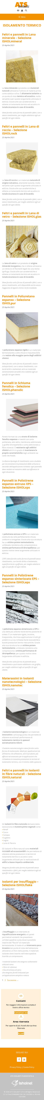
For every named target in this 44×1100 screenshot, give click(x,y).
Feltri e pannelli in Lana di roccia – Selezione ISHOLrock (20, 129)
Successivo (12, 980)
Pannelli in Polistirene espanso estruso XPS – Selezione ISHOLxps (17, 483)
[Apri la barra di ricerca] (26, 10)
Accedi (21, 1033)
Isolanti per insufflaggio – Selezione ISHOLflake (20, 883)
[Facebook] (19, 1059)
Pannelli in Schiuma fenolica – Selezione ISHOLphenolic (16, 386)
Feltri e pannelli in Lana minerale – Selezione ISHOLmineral (19, 37)
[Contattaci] (18, 10)
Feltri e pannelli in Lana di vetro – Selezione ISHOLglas (21, 214)
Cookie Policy (28, 1067)
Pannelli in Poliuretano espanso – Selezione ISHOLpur (18, 299)
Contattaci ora (21, 1012)
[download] (22, 10)
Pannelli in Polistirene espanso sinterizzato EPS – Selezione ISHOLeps (20, 578)
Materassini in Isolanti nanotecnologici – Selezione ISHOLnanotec (21, 681)
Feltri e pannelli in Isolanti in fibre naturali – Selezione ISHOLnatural (21, 773)
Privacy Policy (15, 1067)
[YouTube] (24, 1059)
